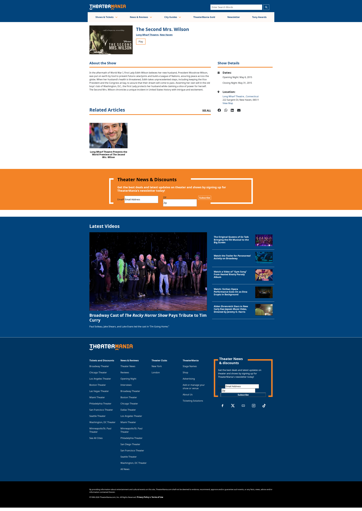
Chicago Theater (98, 372)
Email (120, 199)
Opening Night (128, 378)
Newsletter (233, 17)
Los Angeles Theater (100, 378)
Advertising (189, 378)
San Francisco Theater (101, 409)
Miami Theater (97, 397)
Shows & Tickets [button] (104, 17)
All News (125, 469)
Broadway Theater (99, 366)
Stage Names (190, 366)
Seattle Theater (97, 416)
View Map (228, 103)
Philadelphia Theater (100, 403)
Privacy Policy (143, 497)
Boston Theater (97, 384)
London (156, 372)
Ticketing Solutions (193, 400)
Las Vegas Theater (99, 391)
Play (141, 41)
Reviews (124, 372)
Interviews (126, 384)
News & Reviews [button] (139, 17)
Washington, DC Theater (102, 422)
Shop (185, 372)
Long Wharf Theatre (234, 96)
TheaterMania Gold (204, 17)
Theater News (127, 366)
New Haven (166, 34)
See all (206, 110)
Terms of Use (157, 497)
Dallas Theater (128, 409)
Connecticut (252, 96)
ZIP (164, 197)
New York (157, 366)
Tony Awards (259, 17)
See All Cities (96, 438)
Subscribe (204, 197)
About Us (188, 394)
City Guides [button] (171, 17)
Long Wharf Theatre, (147, 34)
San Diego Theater (130, 444)
